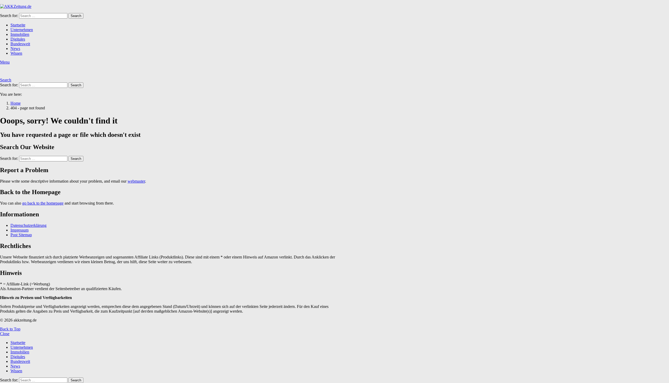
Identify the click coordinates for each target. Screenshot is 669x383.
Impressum (19, 230)
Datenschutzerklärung (28, 225)
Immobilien (19, 34)
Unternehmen (21, 29)
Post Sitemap (21, 235)
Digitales (17, 39)
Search (76, 16)
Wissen (16, 53)
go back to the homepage (43, 203)
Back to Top (10, 329)
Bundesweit (20, 44)
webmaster (136, 181)
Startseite (17, 25)
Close (4, 333)
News (15, 48)
